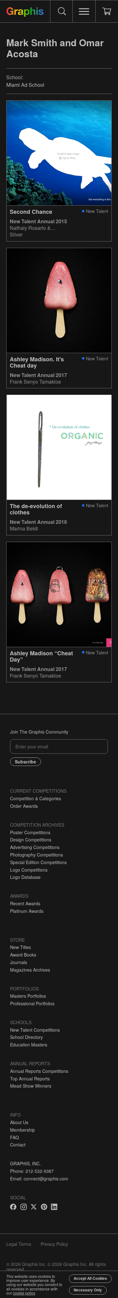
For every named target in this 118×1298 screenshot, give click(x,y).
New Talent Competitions (35, 1030)
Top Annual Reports (30, 1078)
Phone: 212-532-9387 (32, 1171)
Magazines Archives (30, 970)
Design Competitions (30, 839)
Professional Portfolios (32, 1003)
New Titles (20, 947)
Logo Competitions (29, 870)
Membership (22, 1130)
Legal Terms (18, 1244)
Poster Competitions (30, 832)
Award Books (23, 954)
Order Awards (24, 806)
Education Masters (28, 1044)
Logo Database (25, 877)
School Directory (26, 1037)
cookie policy (24, 1292)
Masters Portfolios (28, 996)
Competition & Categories (35, 798)
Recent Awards (25, 903)
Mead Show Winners (30, 1086)
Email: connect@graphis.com (39, 1178)
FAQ (14, 1137)
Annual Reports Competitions (39, 1071)
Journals (18, 962)
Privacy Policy (54, 1244)
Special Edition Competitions (38, 862)
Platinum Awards (26, 911)
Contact (17, 1144)
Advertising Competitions (34, 847)
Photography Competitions (36, 854)
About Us (19, 1122)
